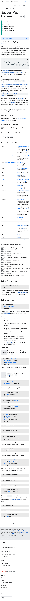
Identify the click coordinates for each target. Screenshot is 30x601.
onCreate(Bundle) (15, 499)
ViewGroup (23, 181)
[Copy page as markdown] (21, 16)
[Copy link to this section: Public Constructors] (19, 281)
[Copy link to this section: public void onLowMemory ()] (5, 476)
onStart (19, 234)
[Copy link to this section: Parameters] (10, 347)
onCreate (19, 175)
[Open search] (22, 2)
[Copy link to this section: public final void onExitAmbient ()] (11, 451)
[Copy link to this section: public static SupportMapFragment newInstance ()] (5, 385)
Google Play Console (6, 565)
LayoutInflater (9, 416)
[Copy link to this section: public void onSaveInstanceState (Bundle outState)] (5, 493)
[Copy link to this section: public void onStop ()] (15, 510)
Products (8, 5)
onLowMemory (20, 217)
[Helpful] (11, 9)
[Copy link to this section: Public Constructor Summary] (23, 132)
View (3, 179)
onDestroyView (20, 188)
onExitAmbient (20, 199)
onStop (18, 237)
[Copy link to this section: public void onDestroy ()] (17, 426)
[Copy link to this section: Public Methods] (15, 300)
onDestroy (19, 185)
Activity (23, 172)
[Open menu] (2, 2)
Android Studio (4, 563)
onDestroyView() (19, 81)
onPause (19, 220)
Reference (25, 5)
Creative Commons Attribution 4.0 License (19, 530)
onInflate (19, 207)
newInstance (20, 155)
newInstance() (22, 292)
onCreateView (20, 179)
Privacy (7, 593)
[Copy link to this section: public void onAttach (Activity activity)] (10, 402)
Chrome (3, 577)
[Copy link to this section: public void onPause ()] (16, 481)
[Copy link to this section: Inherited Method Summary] (22, 245)
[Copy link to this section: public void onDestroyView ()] (5, 432)
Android (3, 575)
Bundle (27, 168)
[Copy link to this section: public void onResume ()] (17, 485)
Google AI (3, 585)
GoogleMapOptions (10, 362)
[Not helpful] (13, 9)
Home (2, 5)
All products (4, 587)
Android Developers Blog (7, 545)
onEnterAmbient (21, 190)
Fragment (3, 44)
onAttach (19, 172)
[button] (15, 38)
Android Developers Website (8, 554)
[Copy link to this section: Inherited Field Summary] (19, 125)
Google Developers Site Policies (17, 533)
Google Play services (16, 5)
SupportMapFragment (7, 136)
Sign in (26, 1)
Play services (15, 2)
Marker (13, 102)
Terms (2, 593)
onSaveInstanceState (22, 225)
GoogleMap (6, 70)
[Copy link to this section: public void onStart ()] (15, 506)
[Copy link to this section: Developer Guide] (14, 115)
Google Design (4, 556)
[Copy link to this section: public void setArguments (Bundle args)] (13, 516)
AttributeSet (20, 208)
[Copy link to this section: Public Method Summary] (20, 143)
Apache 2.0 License (24, 532)
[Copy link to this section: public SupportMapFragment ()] (6, 288)
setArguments (20, 239)
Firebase (3, 580)
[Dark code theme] (27, 59)
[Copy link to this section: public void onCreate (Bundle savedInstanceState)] (5, 410)
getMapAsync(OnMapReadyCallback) (12, 72)
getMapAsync (20, 146)
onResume (19, 222)
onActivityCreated (21, 168)
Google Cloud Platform (6, 582)
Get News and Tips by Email (8, 547)
